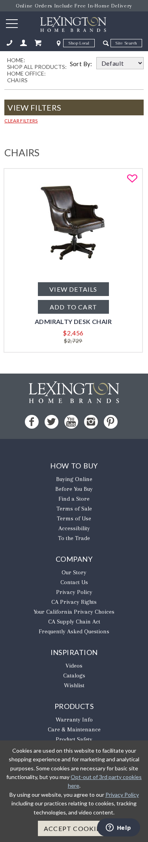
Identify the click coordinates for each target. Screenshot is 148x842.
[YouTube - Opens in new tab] (71, 422)
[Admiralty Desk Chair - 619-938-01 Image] (73, 271)
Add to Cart (73, 307)
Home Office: (26, 73)
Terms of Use (74, 518)
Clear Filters (21, 121)
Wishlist (74, 685)
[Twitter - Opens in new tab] (51, 422)
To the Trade (74, 538)
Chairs (17, 80)
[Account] (23, 43)
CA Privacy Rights (74, 601)
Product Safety (74, 739)
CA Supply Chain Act (74, 621)
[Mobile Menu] (12, 23)
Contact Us (74, 582)
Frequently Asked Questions (74, 631)
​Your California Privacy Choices (74, 611)
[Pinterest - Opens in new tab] (111, 422)
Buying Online (74, 479)
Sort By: (83, 63)
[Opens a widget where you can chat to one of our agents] (118, 828)
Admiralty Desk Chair (73, 321)
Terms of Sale (74, 508)
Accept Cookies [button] (74, 828)
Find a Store (74, 498)
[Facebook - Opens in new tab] (32, 422)
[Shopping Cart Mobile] (37, 43)
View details (73, 289)
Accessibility (74, 528)
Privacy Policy (74, 592)
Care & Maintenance (74, 729)
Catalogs (74, 675)
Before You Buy (74, 488)
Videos (74, 665)
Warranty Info (74, 719)
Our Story (74, 572)
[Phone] (9, 43)
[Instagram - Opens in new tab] (91, 422)
